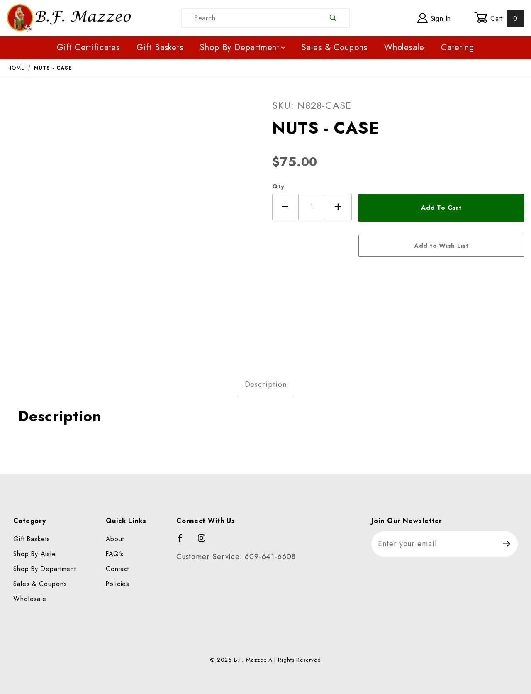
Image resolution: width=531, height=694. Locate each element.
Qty (278, 186)
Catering (457, 48)
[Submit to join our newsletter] (507, 544)
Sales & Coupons (335, 48)
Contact (117, 569)
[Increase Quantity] (338, 207)
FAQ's (115, 554)
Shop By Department (240, 48)
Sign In (439, 18)
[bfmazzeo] (69, 17)
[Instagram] (205, 541)
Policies (117, 584)
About (115, 539)
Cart (503, 18)
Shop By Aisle (34, 554)
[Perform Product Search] (333, 18)
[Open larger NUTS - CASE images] (133, 222)
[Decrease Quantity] (285, 207)
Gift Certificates (88, 48)
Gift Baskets (159, 48)
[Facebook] (184, 541)
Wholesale (404, 48)
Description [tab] (266, 384)
